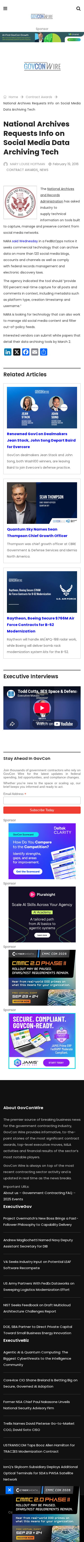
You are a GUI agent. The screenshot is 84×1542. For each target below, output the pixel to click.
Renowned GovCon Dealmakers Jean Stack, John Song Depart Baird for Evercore (41, 440)
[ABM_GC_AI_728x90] (42, 37)
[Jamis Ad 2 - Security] (42, 1041)
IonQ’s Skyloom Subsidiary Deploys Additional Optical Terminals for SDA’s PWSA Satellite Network (40, 1473)
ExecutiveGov (17, 1206)
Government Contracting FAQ (47, 1192)
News (44, 170)
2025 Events (13, 1199)
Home (13, 97)
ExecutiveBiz (16, 1340)
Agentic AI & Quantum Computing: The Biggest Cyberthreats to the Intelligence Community (37, 1358)
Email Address (14, 794)
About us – (12, 1192)
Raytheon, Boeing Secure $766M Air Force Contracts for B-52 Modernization (40, 625)
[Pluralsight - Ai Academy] (42, 914)
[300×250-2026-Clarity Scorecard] (42, 851)
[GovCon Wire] (42, 17)
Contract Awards (39, 97)
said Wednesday (25, 241)
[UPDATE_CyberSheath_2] (42, 978)
